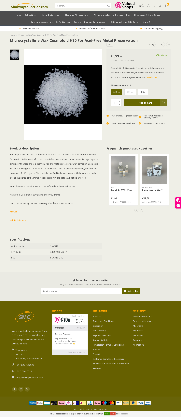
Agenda (96, 349)
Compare (137, 340)
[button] (136, 210)
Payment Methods (102, 335)
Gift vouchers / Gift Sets (124, 22)
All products (138, 344)
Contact (96, 354)
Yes (106, 414)
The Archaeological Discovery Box (112, 15)
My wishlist (138, 335)
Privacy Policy (99, 330)
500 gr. (130, 92)
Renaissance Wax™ (152, 190)
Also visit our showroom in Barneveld (111, 363)
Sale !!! (147, 22)
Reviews (97, 368)
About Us (97, 316)
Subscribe (132, 291)
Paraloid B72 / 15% (121, 190)
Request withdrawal (142, 321)
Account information (142, 316)
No (113, 414)
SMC (109, 45)
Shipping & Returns (102, 340)
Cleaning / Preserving (76, 15)
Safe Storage (63, 22)
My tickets (138, 330)
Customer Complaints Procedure (108, 358)
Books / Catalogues (94, 22)
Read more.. (152, 77)
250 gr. (116, 92)
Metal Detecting (50, 15)
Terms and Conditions (103, 321)
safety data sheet (18, 220)
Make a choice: (121, 85)
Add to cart (145, 102)
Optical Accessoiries (42, 22)
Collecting (30, 15)
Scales (77, 22)
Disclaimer (98, 325)
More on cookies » (123, 414)
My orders (138, 325)
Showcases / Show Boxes (147, 15)
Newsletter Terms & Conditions (108, 344)
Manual (13, 211)
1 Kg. (143, 92)
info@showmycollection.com (29, 377)
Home (18, 15)
